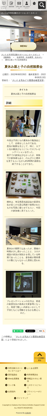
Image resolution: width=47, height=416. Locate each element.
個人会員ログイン (26, 7)
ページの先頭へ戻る (39, 359)
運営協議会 (12, 375)
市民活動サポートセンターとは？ (15, 369)
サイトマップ (22, 398)
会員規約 (11, 391)
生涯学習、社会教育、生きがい (29, 57)
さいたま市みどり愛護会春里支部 (28, 80)
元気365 (28, 413)
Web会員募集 (13, 379)
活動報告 (7, 57)
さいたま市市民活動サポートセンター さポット (20, 55)
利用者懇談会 (32, 375)
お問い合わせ (19, 7)
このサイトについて (4, 7)
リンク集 (11, 385)
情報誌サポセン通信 (34, 380)
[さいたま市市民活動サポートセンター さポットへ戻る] (34, 3)
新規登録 (11, 6)
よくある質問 (32, 368)
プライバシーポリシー (34, 392)
